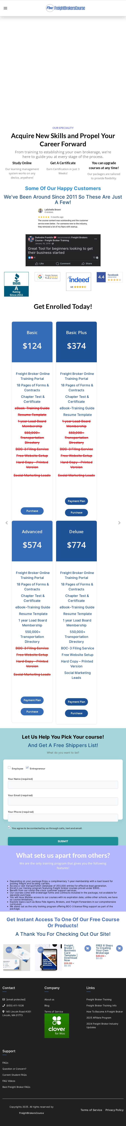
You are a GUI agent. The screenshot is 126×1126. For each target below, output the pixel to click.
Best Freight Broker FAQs (16, 1087)
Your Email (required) (20, 795)
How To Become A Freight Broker (104, 1011)
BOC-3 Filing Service (32, 449)
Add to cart (87, 948)
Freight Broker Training (99, 999)
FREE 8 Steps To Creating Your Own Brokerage (104, 949)
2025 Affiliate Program (98, 1017)
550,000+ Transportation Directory (32, 438)
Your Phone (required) (21, 811)
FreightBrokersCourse (31, 1113)
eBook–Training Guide (32, 408)
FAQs (5, 1062)
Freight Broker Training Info (101, 1005)
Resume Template (32, 415)
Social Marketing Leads (32, 475)
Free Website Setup (32, 456)
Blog (46, 1005)
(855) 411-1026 (15, 1005)
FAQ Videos (8, 1080)
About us (49, 999)
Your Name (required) (20, 778)
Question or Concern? (14, 1068)
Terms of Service (53, 1011)
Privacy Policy (114, 1110)
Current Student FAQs (14, 1074)
